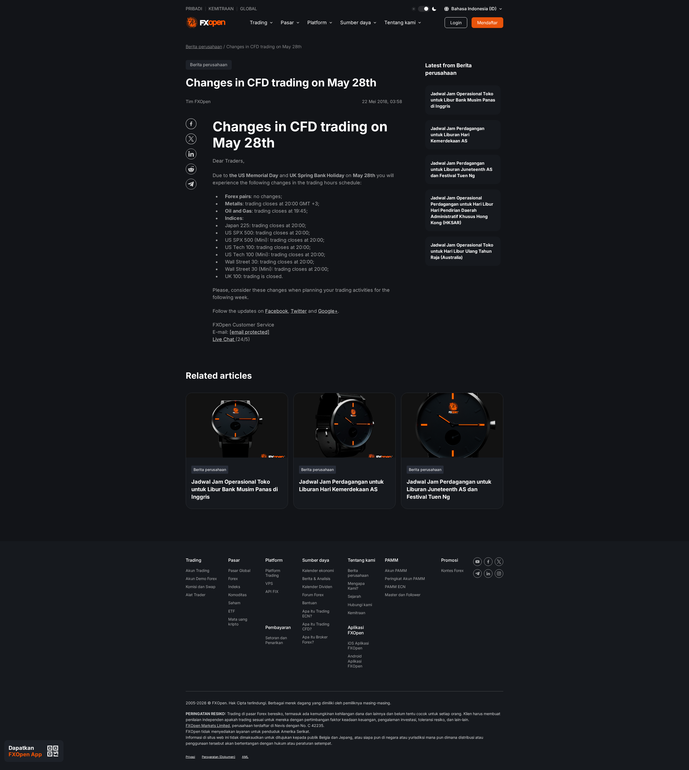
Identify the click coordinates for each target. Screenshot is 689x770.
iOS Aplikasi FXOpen (358, 645)
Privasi (190, 757)
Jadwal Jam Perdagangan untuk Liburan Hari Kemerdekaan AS (457, 134)
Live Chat (224, 339)
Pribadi (194, 8)
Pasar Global (239, 570)
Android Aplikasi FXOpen (355, 661)
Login (456, 22)
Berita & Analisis (316, 578)
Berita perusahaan (204, 46)
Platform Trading (272, 573)
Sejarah (354, 596)
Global (248, 8)
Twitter (299, 311)
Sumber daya (355, 22)
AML (245, 757)
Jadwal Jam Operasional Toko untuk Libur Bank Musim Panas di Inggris (463, 100)
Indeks (234, 586)
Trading (258, 22)
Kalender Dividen (317, 586)
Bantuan (309, 602)
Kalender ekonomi (318, 570)
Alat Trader (195, 594)
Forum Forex (313, 594)
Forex (233, 578)
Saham (234, 602)
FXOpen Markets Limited (208, 725)
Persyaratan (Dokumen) (218, 757)
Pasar (287, 22)
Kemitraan (221, 8)
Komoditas (237, 594)
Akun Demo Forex (201, 578)
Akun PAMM (396, 570)
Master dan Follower (402, 594)
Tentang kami (400, 22)
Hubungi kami (360, 604)
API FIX (272, 591)
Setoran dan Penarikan (276, 640)
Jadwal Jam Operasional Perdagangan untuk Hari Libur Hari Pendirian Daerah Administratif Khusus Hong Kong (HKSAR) (462, 210)
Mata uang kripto (237, 621)
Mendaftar (487, 22)
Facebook (276, 311)
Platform (317, 22)
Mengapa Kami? (356, 585)
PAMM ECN (395, 586)
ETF (231, 611)
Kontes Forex (452, 570)
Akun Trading (197, 570)
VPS (269, 583)
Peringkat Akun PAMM (405, 578)
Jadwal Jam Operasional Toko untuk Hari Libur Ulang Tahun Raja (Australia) (462, 251)
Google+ (328, 311)
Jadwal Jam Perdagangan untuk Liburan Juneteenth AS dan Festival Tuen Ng (461, 169)
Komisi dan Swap (201, 586)
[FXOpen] (206, 22)
